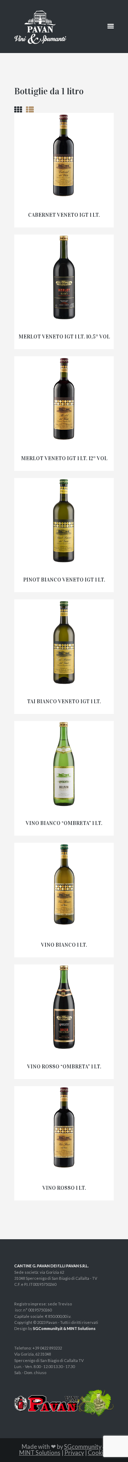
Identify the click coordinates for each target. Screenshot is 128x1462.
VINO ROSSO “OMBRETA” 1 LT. (64, 1066)
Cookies (98, 1452)
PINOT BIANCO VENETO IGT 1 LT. (64, 580)
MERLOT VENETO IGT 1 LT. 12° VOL (64, 458)
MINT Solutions (39, 1452)
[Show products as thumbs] (18, 109)
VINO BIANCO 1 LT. (64, 945)
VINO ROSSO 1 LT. (64, 1188)
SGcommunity (82, 1446)
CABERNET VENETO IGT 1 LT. (64, 215)
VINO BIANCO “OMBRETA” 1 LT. (64, 823)
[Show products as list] (30, 109)
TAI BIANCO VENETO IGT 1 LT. (64, 701)
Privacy (74, 1452)
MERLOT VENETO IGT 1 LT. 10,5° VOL (64, 336)
